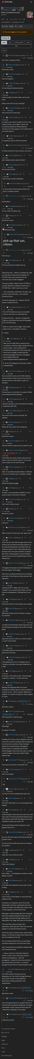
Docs (3, 1048)
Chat (4, 50)
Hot (4, 42)
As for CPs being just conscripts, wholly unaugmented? (17, 364)
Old (16, 46)
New (28, 42)
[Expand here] (30, 14)
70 (3, 19)
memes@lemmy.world (17, 22)
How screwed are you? (10, 12)
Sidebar (4, 38)
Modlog (4, 1036)
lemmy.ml (3, 14)
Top (10, 42)
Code (3, 1052)
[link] (7, 19)
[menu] (31, 2)
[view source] (24, 19)
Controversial (18, 42)
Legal (3, 1040)
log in (13, 32)
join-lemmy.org (6, 1055)
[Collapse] (3, 55)
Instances (5, 1044)
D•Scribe (8, 2)
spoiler (6, 333)
